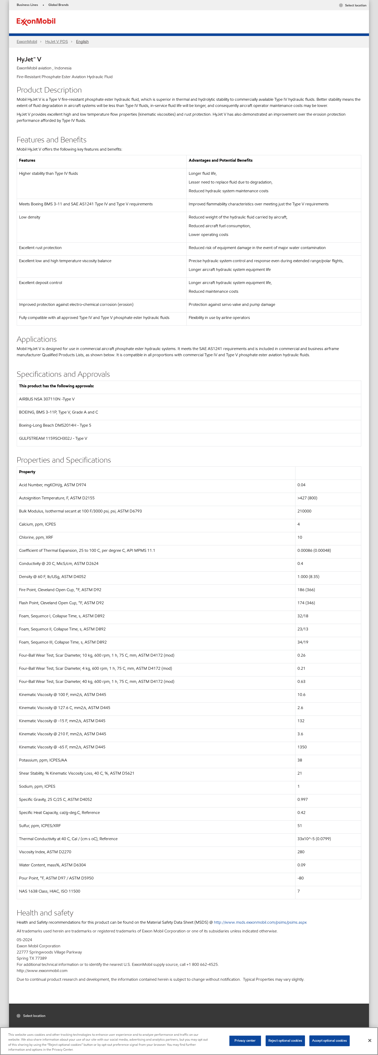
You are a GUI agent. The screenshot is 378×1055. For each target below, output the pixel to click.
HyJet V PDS (56, 41)
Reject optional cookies (285, 1040)
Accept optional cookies (329, 1040)
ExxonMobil (27, 41)
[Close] (369, 1040)
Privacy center (245, 1040)
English (82, 41)
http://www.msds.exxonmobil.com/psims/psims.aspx (260, 922)
